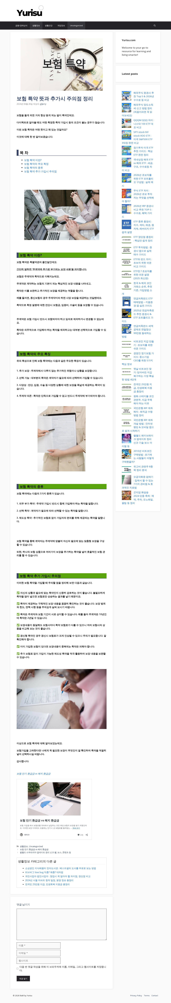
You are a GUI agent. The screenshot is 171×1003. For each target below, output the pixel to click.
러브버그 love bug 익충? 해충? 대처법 (44, 872)
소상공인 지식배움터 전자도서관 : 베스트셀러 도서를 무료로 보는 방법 (60, 868)
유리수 (52, 11)
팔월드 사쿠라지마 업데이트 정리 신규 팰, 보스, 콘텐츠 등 (45, 852)
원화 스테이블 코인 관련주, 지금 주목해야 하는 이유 (144, 400)
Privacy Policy (136, 995)
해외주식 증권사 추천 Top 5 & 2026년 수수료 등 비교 (144, 96)
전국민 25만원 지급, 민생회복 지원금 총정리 (47, 884)
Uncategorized (76, 25)
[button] (154, 25)
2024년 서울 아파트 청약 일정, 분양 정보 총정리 (49, 880)
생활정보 (36, 25)
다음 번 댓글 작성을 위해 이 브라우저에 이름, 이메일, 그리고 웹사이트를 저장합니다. (63, 968)
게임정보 (61, 25)
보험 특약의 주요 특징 (36, 164)
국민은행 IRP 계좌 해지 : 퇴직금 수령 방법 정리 (143, 411)
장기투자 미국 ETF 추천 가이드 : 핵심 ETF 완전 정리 (143, 151)
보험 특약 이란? (32, 160)
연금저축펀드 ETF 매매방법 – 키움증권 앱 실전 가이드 (143, 302)
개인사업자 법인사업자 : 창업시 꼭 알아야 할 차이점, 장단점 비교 (58, 876)
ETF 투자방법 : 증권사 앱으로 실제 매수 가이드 (143, 251)
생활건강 (48, 25)
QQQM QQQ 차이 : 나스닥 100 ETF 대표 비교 (144, 124)
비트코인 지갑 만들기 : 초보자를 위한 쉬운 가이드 (144, 345)
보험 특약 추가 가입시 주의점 (40, 171)
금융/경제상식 (21, 25)
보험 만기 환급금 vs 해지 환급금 (33, 773)
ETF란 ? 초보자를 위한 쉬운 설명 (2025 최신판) (143, 274)
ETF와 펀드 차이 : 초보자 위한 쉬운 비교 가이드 (143, 263)
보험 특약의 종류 (33, 167)
